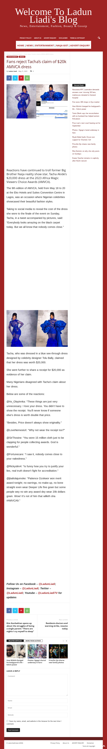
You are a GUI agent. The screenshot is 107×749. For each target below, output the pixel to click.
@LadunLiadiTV (48, 592)
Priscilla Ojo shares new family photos (56, 661)
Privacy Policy (25, 38)
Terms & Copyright (77, 38)
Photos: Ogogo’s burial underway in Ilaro (37, 661)
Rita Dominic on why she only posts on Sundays (85, 152)
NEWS (29, 45)
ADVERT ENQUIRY (50, 38)
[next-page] (66, 640)
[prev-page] (63, 640)
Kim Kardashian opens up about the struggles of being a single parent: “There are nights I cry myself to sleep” (20, 627)
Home (8, 54)
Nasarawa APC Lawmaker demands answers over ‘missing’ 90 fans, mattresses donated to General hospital (85, 94)
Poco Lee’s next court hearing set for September (86, 124)
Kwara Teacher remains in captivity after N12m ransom (85, 159)
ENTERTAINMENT (44, 45)
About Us (37, 38)
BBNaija (22, 57)
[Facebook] (9, 78)
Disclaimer (63, 38)
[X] (15, 78)
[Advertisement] (37, 125)
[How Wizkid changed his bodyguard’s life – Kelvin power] (16, 651)
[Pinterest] (21, 78)
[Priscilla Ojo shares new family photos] (58, 651)
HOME (20, 45)
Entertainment (17, 54)
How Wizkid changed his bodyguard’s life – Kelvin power (15, 662)
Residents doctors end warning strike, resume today (56, 626)
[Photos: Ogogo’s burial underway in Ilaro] (37, 651)
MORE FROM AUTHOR (33, 641)
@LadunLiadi (47, 584)
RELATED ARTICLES (15, 641)
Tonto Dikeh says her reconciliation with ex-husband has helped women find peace (85, 116)
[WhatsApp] (27, 78)
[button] (99, 38)
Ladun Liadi (13, 71)
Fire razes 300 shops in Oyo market (85, 102)
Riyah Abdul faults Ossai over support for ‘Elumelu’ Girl (83, 138)
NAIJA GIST (62, 45)
